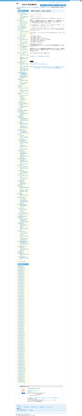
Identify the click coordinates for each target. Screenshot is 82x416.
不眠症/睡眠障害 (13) (23, 72)
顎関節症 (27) (21, 223)
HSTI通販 (31, 410)
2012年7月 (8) (21, 358)
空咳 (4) (21, 101)
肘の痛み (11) (21, 170)
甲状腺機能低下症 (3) (24, 132)
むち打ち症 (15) (22, 36)
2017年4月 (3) (21, 292)
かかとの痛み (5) (23, 209)
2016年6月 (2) (21, 299)
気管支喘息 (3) (23, 99)
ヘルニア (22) (21, 53)
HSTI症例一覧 (26, 406)
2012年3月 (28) (22, 364)
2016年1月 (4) (21, 306)
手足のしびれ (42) (23, 21)
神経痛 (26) (21, 150)
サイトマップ (64, 2)
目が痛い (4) (22, 145)
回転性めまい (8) (23, 43)
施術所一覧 (59, 2)
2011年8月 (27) (22, 374)
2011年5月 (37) (22, 378)
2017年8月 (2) (21, 286)
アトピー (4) (21, 44)
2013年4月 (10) (22, 345)
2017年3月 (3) (21, 293)
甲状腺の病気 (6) (22, 130)
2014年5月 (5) (21, 328)
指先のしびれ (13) (23, 23)
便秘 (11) (20, 79)
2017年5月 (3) (21, 290)
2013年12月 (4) (22, 334)
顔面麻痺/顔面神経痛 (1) (23, 241)
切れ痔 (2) (22, 135)
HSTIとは (20, 406)
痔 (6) (20, 134)
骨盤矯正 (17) (21, 251)
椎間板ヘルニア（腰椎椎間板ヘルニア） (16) (24, 58)
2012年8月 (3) (21, 357)
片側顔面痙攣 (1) (23, 242)
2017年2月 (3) (21, 295)
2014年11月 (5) (22, 319)
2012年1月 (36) (22, 367)
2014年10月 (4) (22, 321)
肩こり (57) (21, 174)
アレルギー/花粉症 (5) (23, 52)
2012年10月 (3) (22, 354)
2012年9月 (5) (21, 355)
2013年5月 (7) (21, 344)
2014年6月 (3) (21, 326)
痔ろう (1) (22, 138)
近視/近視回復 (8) (23, 149)
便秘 (34, 62)
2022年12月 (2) (22, 269)
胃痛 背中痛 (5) (23, 183)
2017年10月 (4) (22, 283)
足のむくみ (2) (23, 35)
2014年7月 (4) (21, 325)
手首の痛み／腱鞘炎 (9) (23, 110)
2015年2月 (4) (21, 316)
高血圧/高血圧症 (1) (22, 256)
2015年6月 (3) (21, 313)
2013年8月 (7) (21, 339)
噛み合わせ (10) (23, 224)
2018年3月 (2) (21, 279)
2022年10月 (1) (22, 270)
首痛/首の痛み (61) (22, 246)
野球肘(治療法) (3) (23, 173)
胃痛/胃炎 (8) (21, 180)
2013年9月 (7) (21, 338)
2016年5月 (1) (21, 300)
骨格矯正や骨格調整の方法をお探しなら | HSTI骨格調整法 (28, 7)
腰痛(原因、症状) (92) (24, 189)
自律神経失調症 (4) (22, 204)
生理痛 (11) (21, 122)
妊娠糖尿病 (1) (23, 160)
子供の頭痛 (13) (23, 220)
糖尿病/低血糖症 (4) (22, 158)
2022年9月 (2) (21, 271)
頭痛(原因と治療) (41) (24, 221)
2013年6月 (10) (22, 342)
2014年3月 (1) (21, 329)
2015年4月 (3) (21, 315)
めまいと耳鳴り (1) (24, 166)
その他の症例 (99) (22, 26)
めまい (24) (21, 38)
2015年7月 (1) (21, 312)
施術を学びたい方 (34, 406)
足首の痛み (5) (23, 212)
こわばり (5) (21, 19)
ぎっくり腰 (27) (22, 12)
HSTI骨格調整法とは (53, 2)
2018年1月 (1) (21, 280)
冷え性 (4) (21, 85)
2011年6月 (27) (22, 377)
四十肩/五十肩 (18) (22, 102)
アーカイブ (22, 264)
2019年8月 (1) (21, 276)
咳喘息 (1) (22, 96)
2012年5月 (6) (21, 361)
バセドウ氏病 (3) (23, 131)
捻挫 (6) (21, 210)
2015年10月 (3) (22, 309)
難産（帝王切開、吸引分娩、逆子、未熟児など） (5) (24, 70)
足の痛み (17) (21, 208)
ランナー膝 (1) (23, 198)
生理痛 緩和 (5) (23, 126)
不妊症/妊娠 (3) (22, 62)
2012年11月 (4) (22, 352)
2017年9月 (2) (21, 284)
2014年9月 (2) (21, 322)
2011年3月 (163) (22, 381)
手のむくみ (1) (23, 34)
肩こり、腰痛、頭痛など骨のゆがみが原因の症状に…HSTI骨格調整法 (26, 0)
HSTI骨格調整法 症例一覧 (45, 7)
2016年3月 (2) (21, 303)
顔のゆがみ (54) (22, 230)
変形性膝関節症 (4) (24, 200)
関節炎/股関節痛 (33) (23, 216)
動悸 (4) (20, 86)
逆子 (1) (21, 214)
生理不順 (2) (21, 117)
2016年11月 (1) (22, 296)
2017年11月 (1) (22, 282)
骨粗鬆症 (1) (21, 253)
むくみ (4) (21, 30)
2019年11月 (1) (22, 273)
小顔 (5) (20, 108)
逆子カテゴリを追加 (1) (23, 213)
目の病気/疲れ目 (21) (23, 139)
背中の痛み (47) (22, 184)
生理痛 (36, 62)
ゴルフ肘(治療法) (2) (24, 171)
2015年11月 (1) (22, 308)
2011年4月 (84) (22, 380)
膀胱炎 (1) (21, 193)
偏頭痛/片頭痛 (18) (23, 218)
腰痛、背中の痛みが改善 (42, 66)
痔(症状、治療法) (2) (24, 137)
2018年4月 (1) (21, 277)
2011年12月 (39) (22, 368)
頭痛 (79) (20, 217)
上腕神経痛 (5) (23, 151)
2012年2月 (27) (22, 365)
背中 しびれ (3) (23, 24)
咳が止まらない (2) (24, 95)
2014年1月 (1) (21, 332)
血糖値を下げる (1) (24, 163)
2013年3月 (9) (21, 347)
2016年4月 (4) (21, 302)
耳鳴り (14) (21, 165)
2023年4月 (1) (21, 267)
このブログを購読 (21, 261)
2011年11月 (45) (22, 370)
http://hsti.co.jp (39, 401)
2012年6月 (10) (22, 360)
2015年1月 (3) (21, 318)
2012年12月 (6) (22, 351)
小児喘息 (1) (22, 98)
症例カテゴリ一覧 (50, 5)
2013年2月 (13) (22, 348)
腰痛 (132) (21, 186)
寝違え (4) (22, 247)
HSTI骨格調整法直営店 (22, 410)
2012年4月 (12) (22, 363)
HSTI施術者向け (63, 5)
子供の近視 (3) (23, 141)
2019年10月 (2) (22, 274)
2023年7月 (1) (21, 266)
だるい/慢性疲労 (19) (23, 27)
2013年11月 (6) (22, 335)
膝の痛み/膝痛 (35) (22, 197)
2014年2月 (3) (21, 331)
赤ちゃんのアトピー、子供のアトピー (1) (24, 49)
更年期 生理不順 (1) (24, 118)
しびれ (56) (21, 20)
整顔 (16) (22, 234)
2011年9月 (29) (22, 373)
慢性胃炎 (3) (22, 181)
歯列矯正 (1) (21, 115)
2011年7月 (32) (22, 376)
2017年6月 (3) (21, 289)
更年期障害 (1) (21, 111)
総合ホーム (43, 5)
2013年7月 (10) (22, 341)
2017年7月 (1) (21, 287)
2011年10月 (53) (22, 371)
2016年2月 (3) (21, 305)
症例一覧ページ (51, 66)
